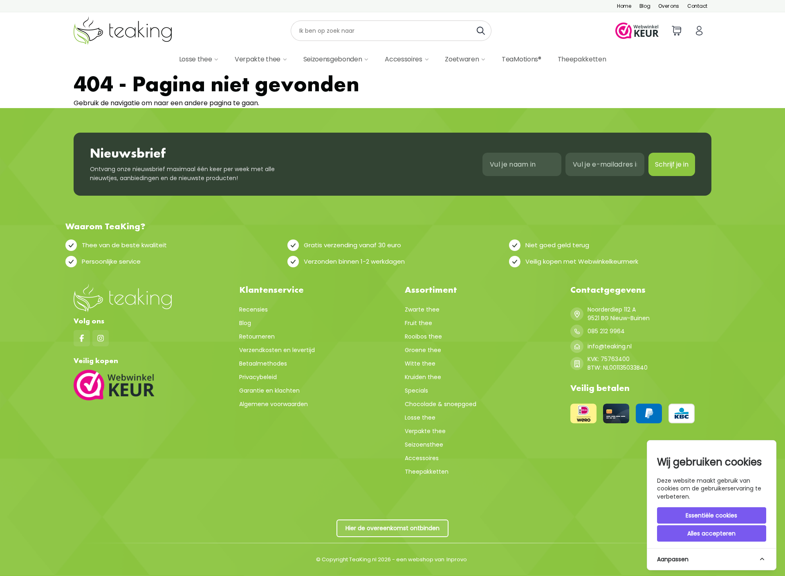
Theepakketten (582, 59)
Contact (697, 5)
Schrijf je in (672, 164)
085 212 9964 (606, 331)
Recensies (253, 309)
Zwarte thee (422, 309)
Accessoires (403, 59)
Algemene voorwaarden (273, 404)
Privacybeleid (258, 377)
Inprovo (456, 559)
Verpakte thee (257, 59)
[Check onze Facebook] (82, 338)
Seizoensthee (424, 444)
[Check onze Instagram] (100, 338)
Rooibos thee (423, 336)
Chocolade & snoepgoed (440, 404)
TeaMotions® (521, 59)
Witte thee (420, 363)
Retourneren (257, 336)
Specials (416, 390)
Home (624, 5)
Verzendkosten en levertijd (277, 350)
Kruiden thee (423, 377)
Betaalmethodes (263, 363)
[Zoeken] (483, 30)
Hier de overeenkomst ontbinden (392, 528)
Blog (644, 5)
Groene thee (423, 350)
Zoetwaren (462, 59)
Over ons (668, 5)
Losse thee (195, 59)
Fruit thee (418, 323)
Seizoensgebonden (332, 59)
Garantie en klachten (269, 390)
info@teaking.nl (610, 346)
